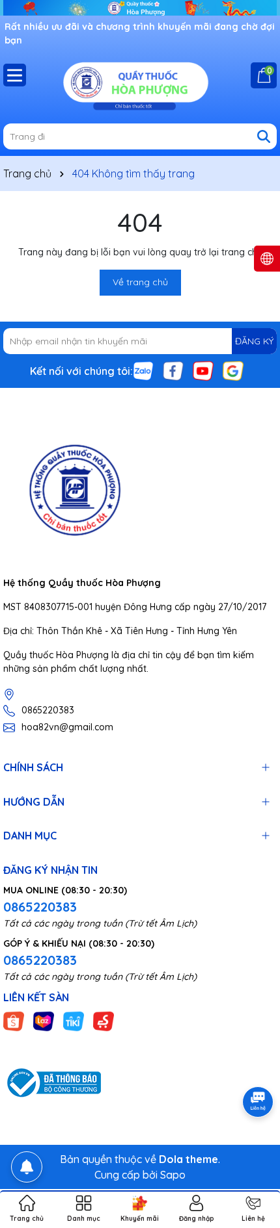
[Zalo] (143, 370)
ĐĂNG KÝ (254, 341)
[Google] (233, 370)
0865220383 (47, 710)
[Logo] (140, 84)
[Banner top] (140, 7)
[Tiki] (73, 1021)
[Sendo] (103, 1021)
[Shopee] (13, 1021)
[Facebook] (173, 370)
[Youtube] (203, 370)
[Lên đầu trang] (254, 1150)
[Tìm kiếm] (263, 136)
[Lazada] (43, 1021)
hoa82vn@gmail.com (67, 727)
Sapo (173, 1174)
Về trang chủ (140, 282)
